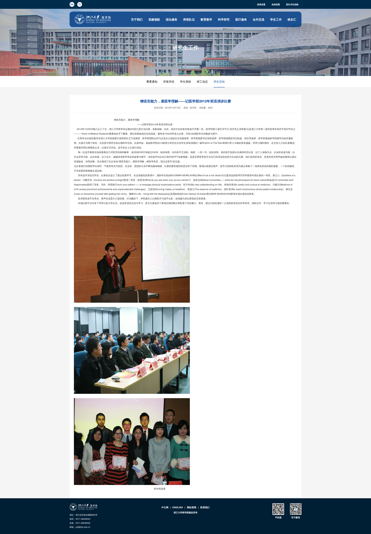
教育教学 (206, 19)
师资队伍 (189, 19)
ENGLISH (177, 507)
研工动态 (202, 81)
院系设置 (261, 4)
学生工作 (276, 19)
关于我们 (137, 19)
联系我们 (205, 507)
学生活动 (219, 81)
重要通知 (151, 81)
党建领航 (154, 19)
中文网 (164, 507)
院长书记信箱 (292, 4)
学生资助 (185, 81)
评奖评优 (168, 81)
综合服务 (171, 19)
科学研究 (224, 19)
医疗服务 (241, 19)
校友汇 (292, 19)
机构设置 (276, 4)
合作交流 (258, 19)
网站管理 (191, 507)
